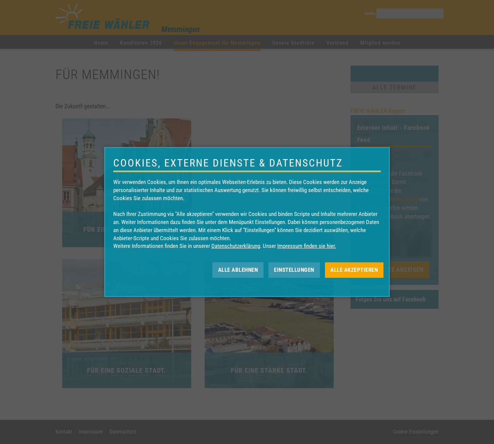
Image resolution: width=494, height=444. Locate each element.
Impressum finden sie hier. (306, 246)
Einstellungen (294, 269)
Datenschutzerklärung (235, 246)
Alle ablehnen (238, 269)
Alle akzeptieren (354, 269)
